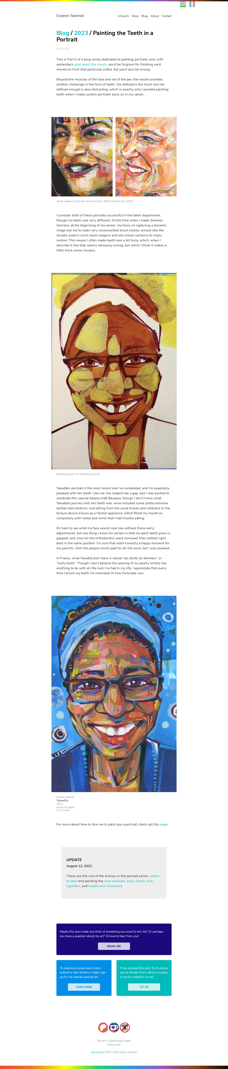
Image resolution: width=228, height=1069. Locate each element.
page (164, 824)
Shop (135, 16)
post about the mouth (90, 64)
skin (150, 881)
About (155, 16)
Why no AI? (114, 1044)
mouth (140, 881)
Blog (144, 16)
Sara (117, 201)
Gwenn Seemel (70, 15)
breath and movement (105, 886)
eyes (130, 881)
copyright (98, 1052)
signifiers (73, 886)
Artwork (123, 16)
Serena (93, 201)
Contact (167, 16)
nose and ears (114, 881)
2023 (81, 33)
